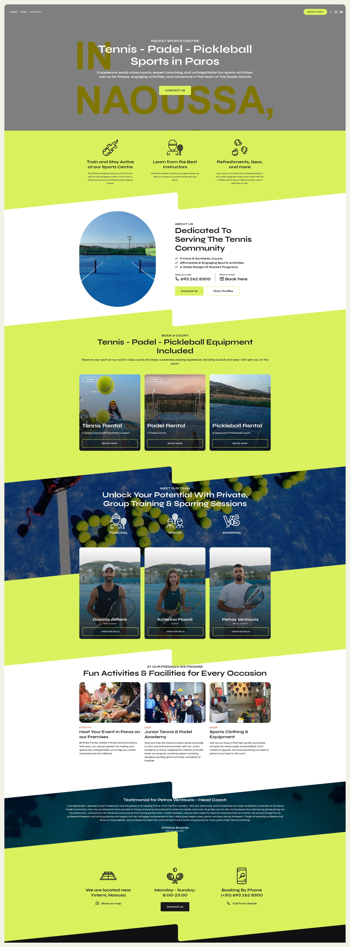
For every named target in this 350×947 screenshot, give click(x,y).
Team (23, 12)
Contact (36, 12)
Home (13, 12)
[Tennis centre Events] (109, 702)
